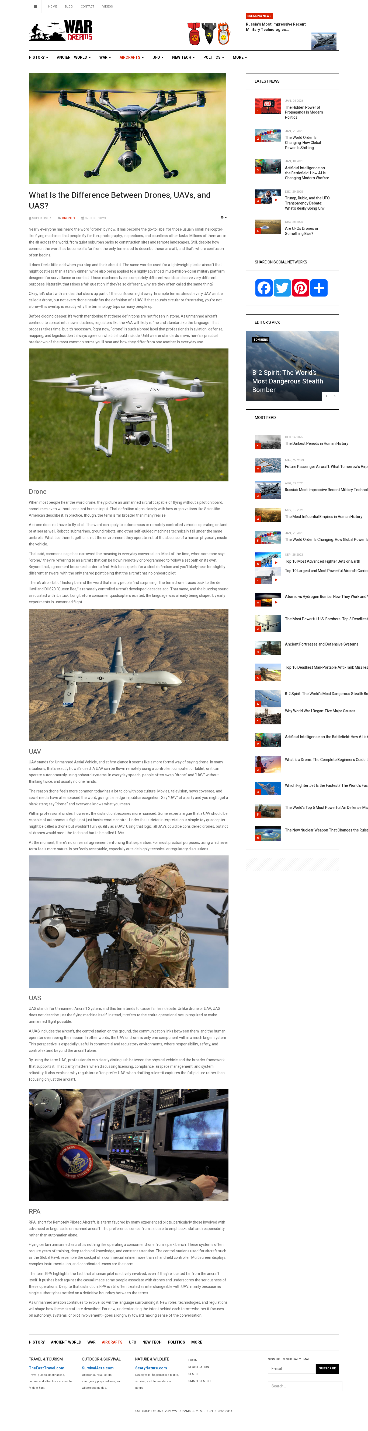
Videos (107, 6)
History (37, 57)
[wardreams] (60, 30)
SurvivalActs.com (98, 1368)
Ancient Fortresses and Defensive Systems (321, 644)
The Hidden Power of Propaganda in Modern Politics (304, 112)
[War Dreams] (186, 29)
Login (192, 1360)
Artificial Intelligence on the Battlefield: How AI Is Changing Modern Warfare (307, 173)
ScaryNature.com (151, 1368)
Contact (87, 6)
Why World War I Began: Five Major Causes (320, 711)
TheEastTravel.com (46, 1368)
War (103, 57)
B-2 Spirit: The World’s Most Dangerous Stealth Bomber (287, 381)
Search (194, 1374)
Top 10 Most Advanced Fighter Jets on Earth (322, 561)
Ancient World (72, 57)
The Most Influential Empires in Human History (323, 517)
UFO (156, 57)
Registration (198, 1367)
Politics (212, 57)
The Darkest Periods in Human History (316, 443)
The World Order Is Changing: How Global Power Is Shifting (303, 142)
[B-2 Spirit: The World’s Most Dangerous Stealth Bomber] (292, 366)
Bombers (261, 339)
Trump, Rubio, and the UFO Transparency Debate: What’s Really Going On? (307, 203)
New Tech (182, 57)
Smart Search (199, 1381)
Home (52, 6)
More (238, 57)
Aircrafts (130, 57)
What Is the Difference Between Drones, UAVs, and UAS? (120, 200)
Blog (69, 6)
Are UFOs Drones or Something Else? (301, 231)
